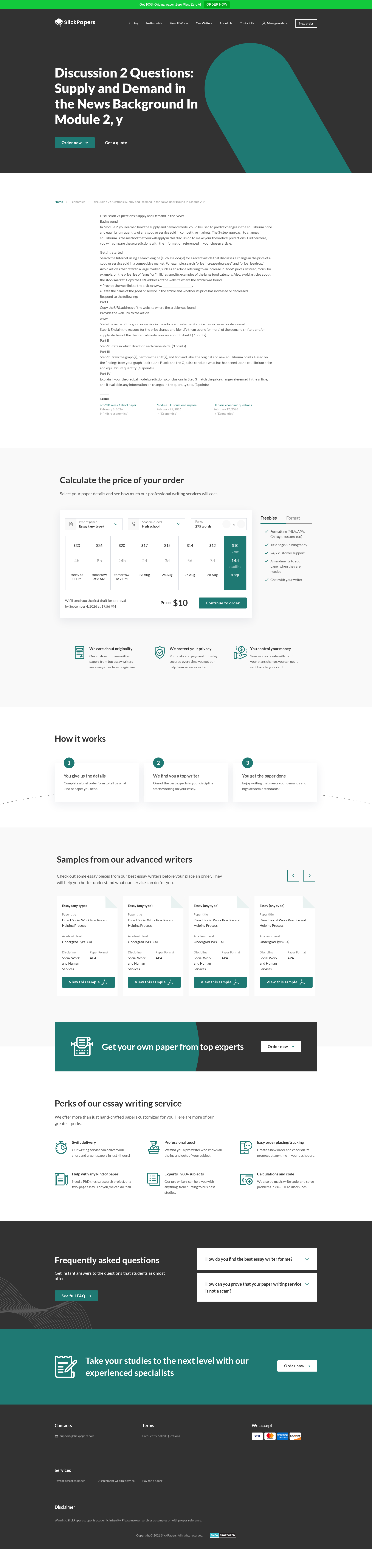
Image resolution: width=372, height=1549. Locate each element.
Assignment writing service (116, 1480)
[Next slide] (309, 876)
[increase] (241, 524)
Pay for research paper (70, 1480)
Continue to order (223, 603)
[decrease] (226, 524)
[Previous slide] (293, 876)
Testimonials (154, 23)
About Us (226, 23)
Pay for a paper (152, 1480)
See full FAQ (73, 1295)
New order (306, 23)
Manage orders (277, 23)
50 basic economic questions (233, 405)
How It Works (179, 23)
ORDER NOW (216, 4)
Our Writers (204, 23)
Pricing (133, 23)
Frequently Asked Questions (161, 1436)
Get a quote (116, 142)
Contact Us (247, 23)
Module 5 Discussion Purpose (177, 405)
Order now (72, 142)
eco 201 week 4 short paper (118, 405)
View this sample (84, 982)
